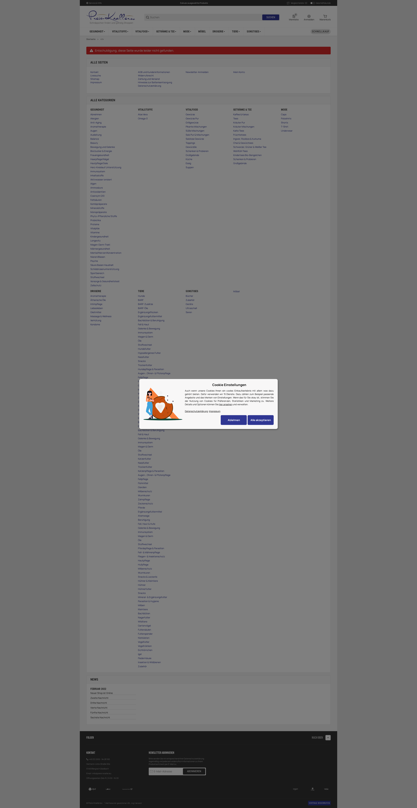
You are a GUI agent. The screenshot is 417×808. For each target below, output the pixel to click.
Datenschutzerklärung (196, 411)
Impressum (214, 411)
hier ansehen (225, 404)
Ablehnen (234, 420)
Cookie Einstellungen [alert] (229, 384)
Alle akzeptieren (261, 420)
